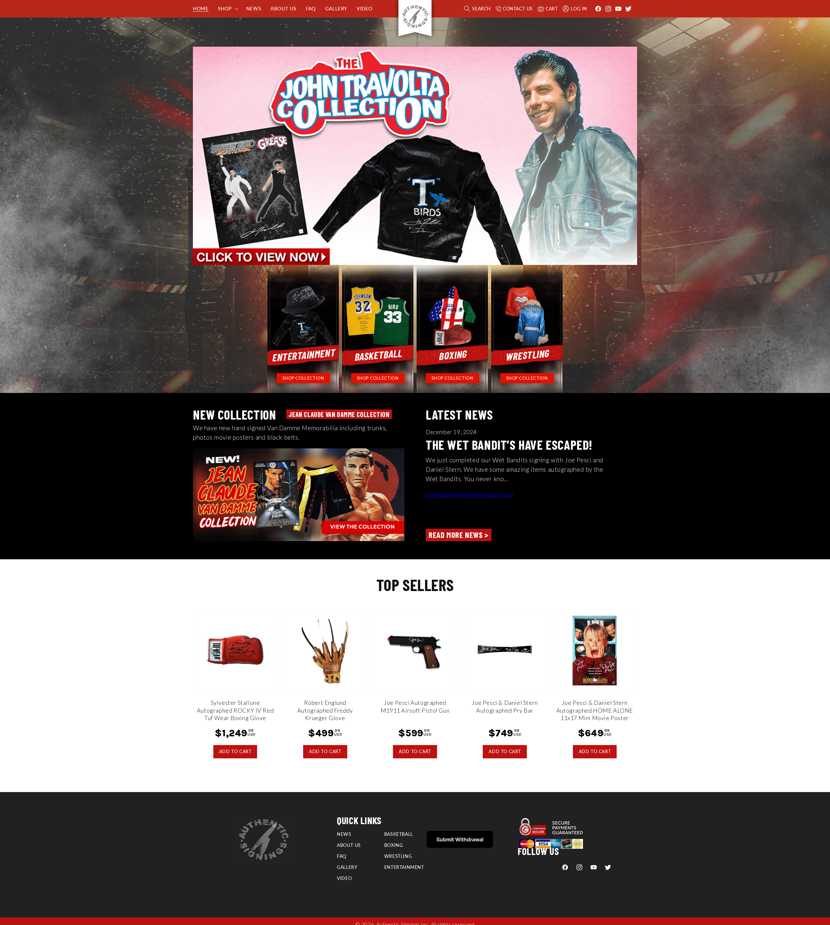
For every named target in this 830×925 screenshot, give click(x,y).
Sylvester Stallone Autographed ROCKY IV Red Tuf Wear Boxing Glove (235, 710)
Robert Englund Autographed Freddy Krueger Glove (325, 710)
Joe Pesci (502, 494)
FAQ (341, 856)
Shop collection (303, 378)
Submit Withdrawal (459, 839)
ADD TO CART (235, 751)
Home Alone (476, 494)
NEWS (344, 834)
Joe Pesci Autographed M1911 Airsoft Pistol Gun (415, 706)
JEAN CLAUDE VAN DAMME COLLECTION (339, 414)
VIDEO (344, 878)
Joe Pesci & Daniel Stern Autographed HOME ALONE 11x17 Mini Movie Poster (594, 710)
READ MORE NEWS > (459, 535)
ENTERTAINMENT (404, 867)
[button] (227, 9)
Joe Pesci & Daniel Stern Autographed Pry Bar (505, 706)
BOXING (393, 845)
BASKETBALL (398, 834)
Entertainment (443, 494)
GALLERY (347, 867)
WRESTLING (398, 856)
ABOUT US (349, 845)
